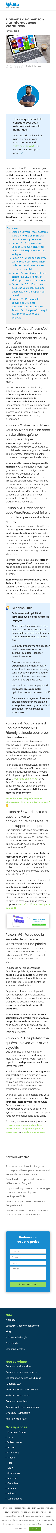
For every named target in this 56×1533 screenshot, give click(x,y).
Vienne (11, 1447)
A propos (10, 1320)
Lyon (10, 1437)
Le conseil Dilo (26, 269)
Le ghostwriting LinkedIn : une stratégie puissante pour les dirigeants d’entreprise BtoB (28, 1192)
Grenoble (12, 1483)
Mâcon (11, 1457)
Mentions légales (15, 1349)
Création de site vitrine (18, 1366)
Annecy (11, 1488)
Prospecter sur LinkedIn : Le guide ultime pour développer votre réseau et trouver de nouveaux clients (28, 1170)
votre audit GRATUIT (24, 146)
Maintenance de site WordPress (23, 1378)
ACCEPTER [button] (34, 1529)
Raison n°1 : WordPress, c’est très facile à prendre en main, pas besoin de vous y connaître (29, 236)
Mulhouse (12, 1478)
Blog (8, 1331)
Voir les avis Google (16, 1337)
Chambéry (13, 1452)
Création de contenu (17, 1401)
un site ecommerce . (33, 1132)
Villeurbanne (14, 1442)
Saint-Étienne (14, 1498)
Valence (11, 1493)
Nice (10, 1462)
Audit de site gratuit (16, 1418)
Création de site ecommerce (21, 1372)
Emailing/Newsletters (18, 1413)
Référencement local (17, 1395)
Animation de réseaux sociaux (22, 1407)
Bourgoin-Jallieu (16, 1432)
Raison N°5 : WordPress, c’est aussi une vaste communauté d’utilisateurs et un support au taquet (28, 290)
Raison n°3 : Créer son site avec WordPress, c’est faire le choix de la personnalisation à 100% (29, 262)
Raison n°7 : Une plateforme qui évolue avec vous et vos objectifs (29, 314)
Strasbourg (13, 1473)
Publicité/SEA (13, 1383)
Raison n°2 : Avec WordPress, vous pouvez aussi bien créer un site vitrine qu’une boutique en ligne (28, 249)
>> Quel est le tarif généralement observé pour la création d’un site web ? (28, 802)
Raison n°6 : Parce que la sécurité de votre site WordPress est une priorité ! (27, 303)
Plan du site (12, 1343)
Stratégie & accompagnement (22, 1325)
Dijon (10, 1468)
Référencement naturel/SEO (22, 1389)
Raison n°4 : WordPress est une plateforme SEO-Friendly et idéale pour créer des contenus (29, 277)
